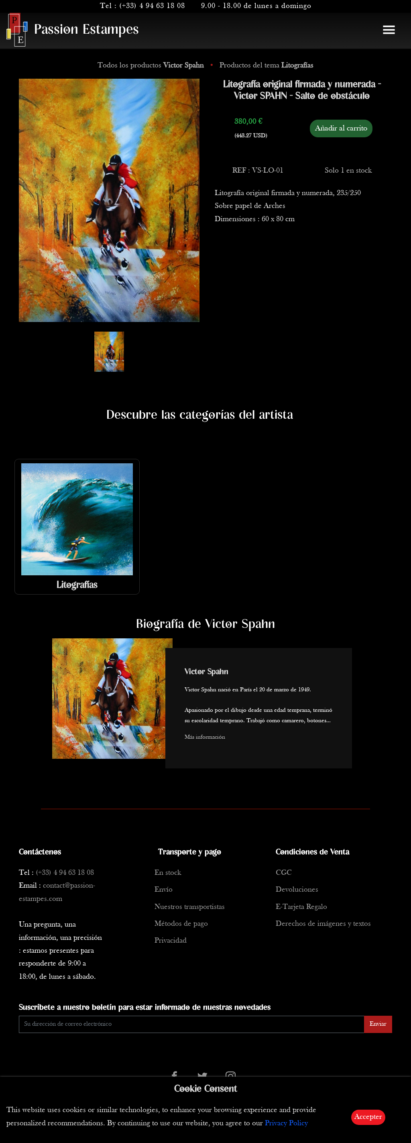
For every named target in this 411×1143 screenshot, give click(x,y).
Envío (164, 890)
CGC (284, 873)
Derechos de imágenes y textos (323, 924)
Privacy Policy (286, 1123)
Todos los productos (151, 65)
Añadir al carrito (341, 128)
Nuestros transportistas (190, 907)
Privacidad (171, 941)
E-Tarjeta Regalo (301, 907)
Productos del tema (266, 65)
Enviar (378, 1024)
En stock (168, 873)
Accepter (368, 1117)
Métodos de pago (181, 924)
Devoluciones (297, 890)
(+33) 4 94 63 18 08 (152, 6)
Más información (205, 737)
